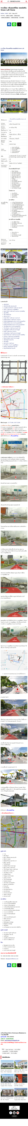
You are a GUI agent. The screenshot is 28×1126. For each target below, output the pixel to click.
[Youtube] (17, 1112)
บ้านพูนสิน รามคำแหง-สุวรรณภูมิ (12, 329)
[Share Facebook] (9, 24)
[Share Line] (14, 24)
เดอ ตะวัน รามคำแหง (9, 343)
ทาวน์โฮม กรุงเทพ (17, 15)
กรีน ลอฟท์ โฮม (7, 314)
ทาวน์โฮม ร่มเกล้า (6, 1053)
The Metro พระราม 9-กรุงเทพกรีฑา (12, 326)
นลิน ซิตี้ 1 (6, 341)
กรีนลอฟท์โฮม (5, 1051)
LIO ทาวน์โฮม (17, 1049)
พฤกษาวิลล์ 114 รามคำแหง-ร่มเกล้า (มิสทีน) (14, 334)
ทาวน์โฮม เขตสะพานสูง (14, 17)
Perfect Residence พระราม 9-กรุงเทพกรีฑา (14, 324)
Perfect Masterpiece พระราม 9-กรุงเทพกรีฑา (14, 321)
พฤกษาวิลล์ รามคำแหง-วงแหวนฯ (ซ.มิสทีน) (14, 311)
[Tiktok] (14, 1112)
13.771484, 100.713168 (14, 422)
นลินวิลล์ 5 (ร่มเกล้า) (9, 339)
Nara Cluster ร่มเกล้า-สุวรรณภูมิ (11, 338)
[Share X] (19, 24)
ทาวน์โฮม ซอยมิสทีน (14, 1051)
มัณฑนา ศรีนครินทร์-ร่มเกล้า (10, 346)
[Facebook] (10, 1112)
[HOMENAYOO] (13, 1)
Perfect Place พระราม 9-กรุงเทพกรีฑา (13, 323)
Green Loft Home (9, 1049)
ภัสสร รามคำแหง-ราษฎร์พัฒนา (11, 309)
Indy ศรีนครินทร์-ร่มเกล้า (10, 348)
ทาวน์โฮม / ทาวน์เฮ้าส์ (9, 15)
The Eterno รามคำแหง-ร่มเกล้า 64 (12, 328)
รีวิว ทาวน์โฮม (22, 17)
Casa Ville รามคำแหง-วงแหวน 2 (12, 318)
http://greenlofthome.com (11, 958)
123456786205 (9, 1038)
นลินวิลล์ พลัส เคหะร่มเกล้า (10, 306)
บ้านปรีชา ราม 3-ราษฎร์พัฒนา (11, 345)
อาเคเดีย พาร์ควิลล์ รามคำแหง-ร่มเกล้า (13, 307)
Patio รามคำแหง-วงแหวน (10, 331)
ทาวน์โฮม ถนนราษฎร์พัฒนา (5, 17)
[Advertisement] (14, 978)
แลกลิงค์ (14, 1116)
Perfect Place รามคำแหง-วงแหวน (12, 319)
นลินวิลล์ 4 (6, 304)
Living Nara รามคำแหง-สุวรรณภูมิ (12, 333)
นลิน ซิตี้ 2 (6, 312)
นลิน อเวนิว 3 (7, 316)
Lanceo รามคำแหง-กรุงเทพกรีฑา (12, 336)
